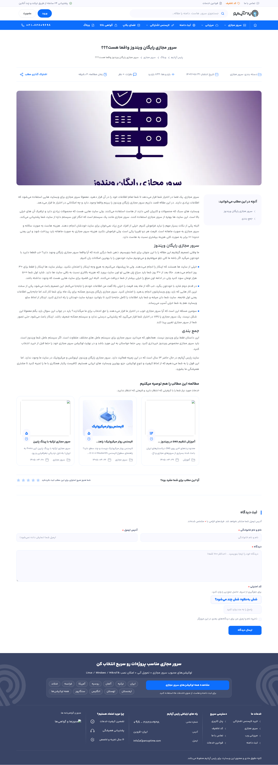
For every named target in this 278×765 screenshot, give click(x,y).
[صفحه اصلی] (255, 25)
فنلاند (54, 684)
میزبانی (209, 25)
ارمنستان (127, 691)
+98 (146, 722)
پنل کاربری (217, 721)
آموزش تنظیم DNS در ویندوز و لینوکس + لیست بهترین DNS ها (157, 441)
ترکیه (121, 684)
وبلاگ (86, 25)
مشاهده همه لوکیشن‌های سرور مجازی (188, 685)
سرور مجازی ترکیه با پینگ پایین (51, 441)
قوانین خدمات (210, 3)
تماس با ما (249, 3)
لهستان (111, 691)
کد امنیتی (255, 587)
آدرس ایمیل (129, 530)
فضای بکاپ (129, 25)
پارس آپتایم (177, 57)
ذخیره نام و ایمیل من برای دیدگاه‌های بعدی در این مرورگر (227, 619)
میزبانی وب (251, 736)
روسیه (95, 684)
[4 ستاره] (33, 480)
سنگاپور (80, 691)
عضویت (27, 13)
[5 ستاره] (38, 480)
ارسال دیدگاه (245, 630)
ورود (44, 13)
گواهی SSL (106, 25)
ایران (133, 684)
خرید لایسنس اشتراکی (245, 721)
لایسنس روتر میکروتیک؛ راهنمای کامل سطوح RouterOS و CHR (95, 441)
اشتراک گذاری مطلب (36, 74)
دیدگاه (257, 547)
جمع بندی (247, 219)
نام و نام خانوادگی (250, 530)
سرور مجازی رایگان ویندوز (238, 211)
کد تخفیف (231, 3)
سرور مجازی (235, 25)
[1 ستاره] (18, 480)
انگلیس (96, 691)
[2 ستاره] (23, 480)
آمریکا (81, 684)
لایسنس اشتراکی (159, 25)
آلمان (108, 684)
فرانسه (68, 684)
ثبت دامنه (185, 25)
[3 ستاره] (28, 480)
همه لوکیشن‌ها (60, 691)
